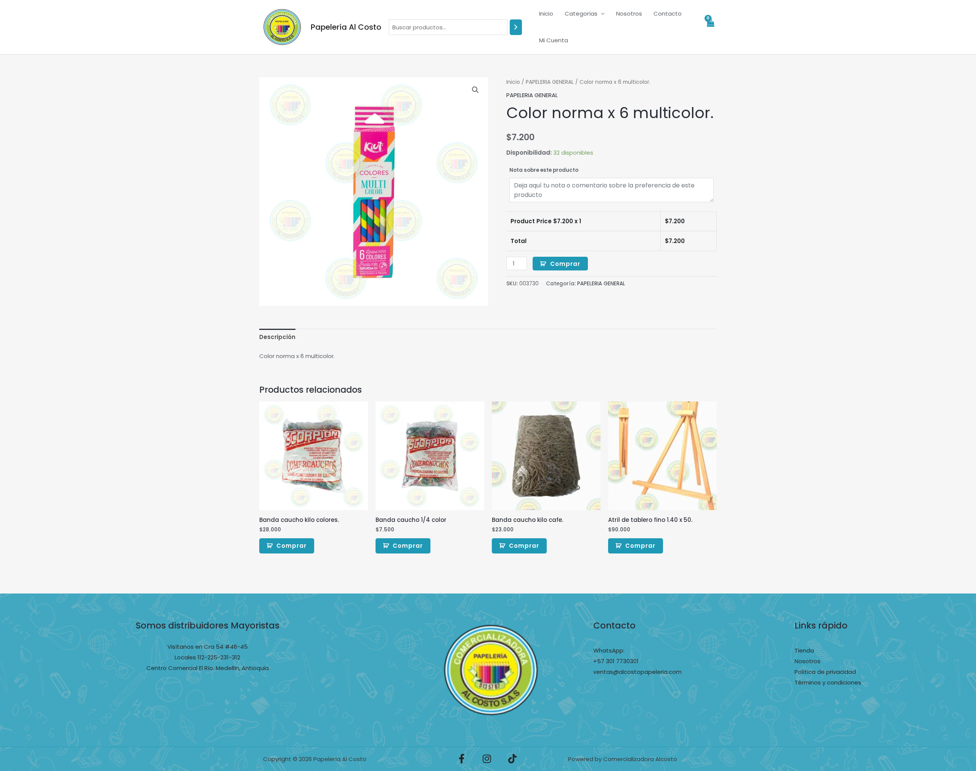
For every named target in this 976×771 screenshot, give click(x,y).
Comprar (565, 264)
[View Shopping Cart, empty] (710, 27)
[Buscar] (516, 27)
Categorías (581, 14)
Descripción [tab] (277, 337)
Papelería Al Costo (346, 27)
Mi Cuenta (553, 40)
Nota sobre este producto (543, 170)
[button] (475, 90)
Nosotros (629, 14)
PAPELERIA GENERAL (550, 82)
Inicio (546, 14)
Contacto (667, 14)
